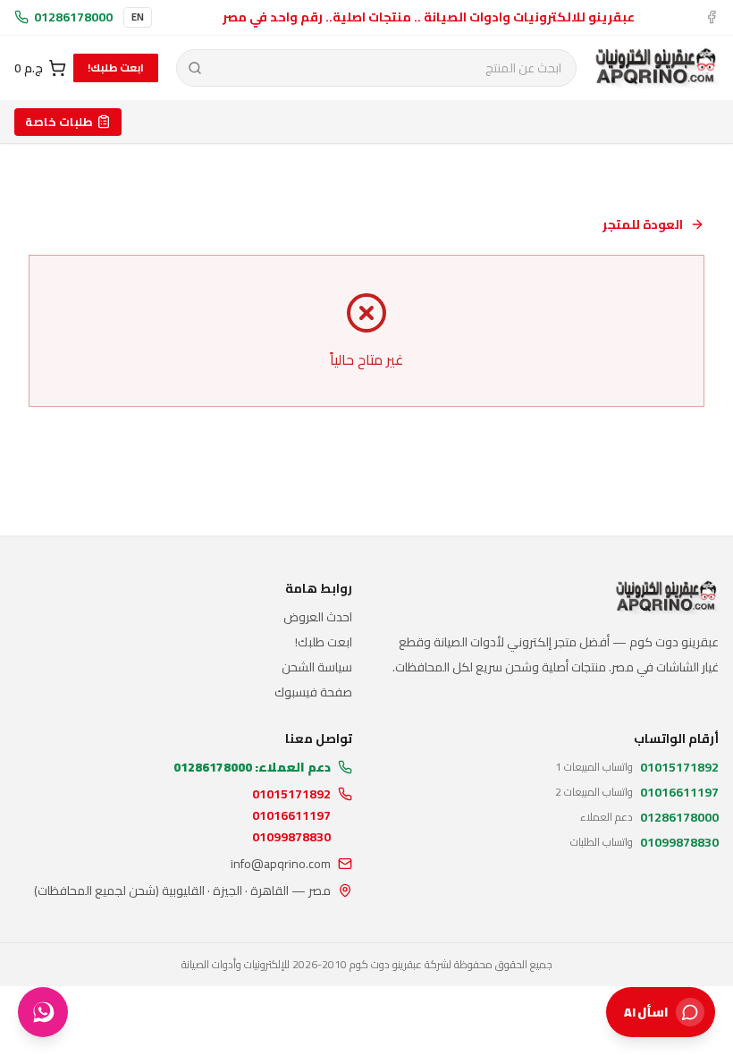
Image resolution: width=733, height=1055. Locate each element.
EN (137, 17)
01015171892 (291, 794)
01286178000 (73, 17)
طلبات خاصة (59, 121)
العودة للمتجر (642, 224)
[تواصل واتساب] (43, 1012)
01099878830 (291, 837)
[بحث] (195, 68)
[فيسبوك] (711, 17)
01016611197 (291, 815)
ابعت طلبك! (116, 67)
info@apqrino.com (281, 864)
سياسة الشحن (317, 667)
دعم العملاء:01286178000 (252, 767)
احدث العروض (317, 617)
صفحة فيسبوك (313, 692)
